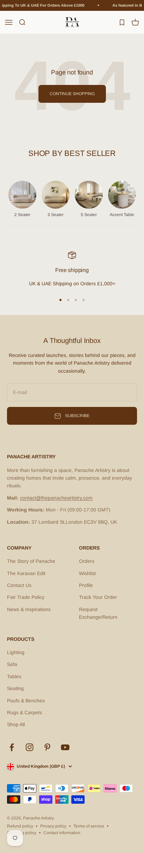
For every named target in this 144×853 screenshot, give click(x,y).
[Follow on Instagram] (29, 747)
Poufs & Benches (26, 700)
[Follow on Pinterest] (47, 747)
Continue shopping (72, 93)
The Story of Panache (31, 561)
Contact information (61, 832)
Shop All (16, 724)
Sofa (12, 664)
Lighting (15, 652)
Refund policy (20, 826)
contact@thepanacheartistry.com (56, 498)
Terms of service (88, 826)
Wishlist (87, 573)
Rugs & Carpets (24, 712)
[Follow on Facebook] (11, 747)
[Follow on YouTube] (65, 747)
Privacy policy (53, 826)
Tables (14, 676)
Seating (15, 688)
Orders (86, 561)
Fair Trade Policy (25, 597)
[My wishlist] (122, 22)
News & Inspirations (29, 609)
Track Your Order (98, 597)
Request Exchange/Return (98, 613)
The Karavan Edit (26, 573)
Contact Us (19, 585)
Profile (86, 585)
